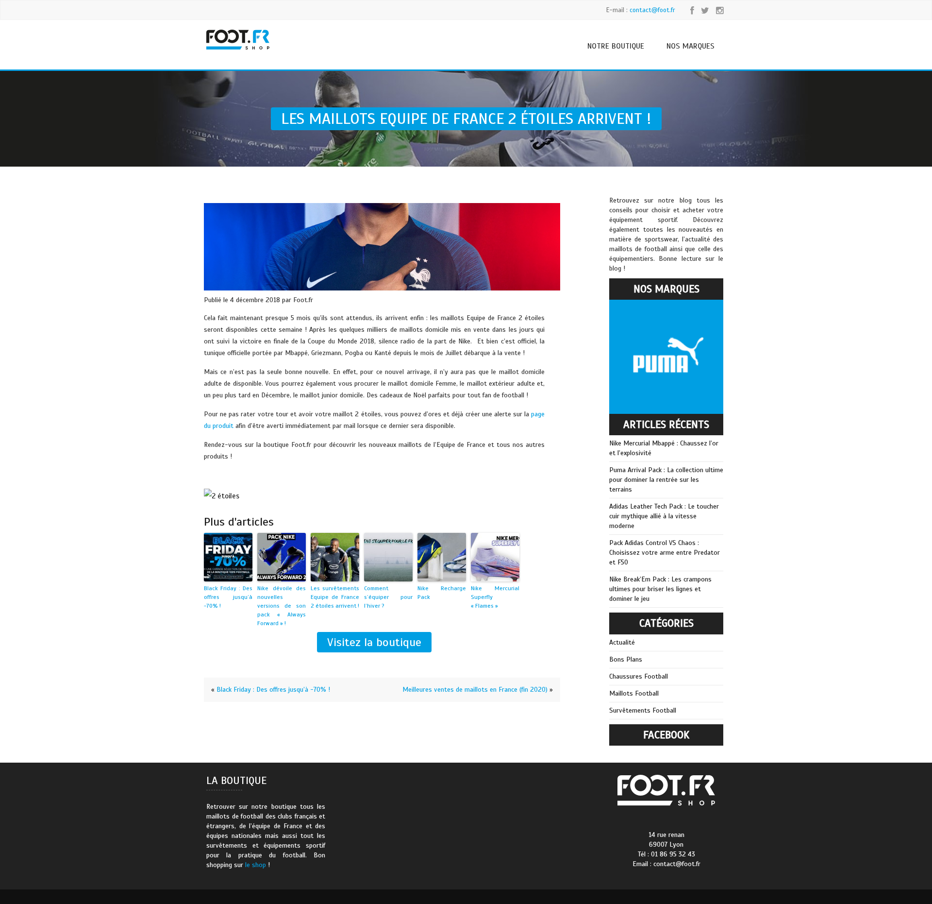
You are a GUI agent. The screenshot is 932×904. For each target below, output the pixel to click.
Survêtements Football (642, 710)
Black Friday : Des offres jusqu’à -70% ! (228, 597)
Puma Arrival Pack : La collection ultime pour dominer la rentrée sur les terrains (666, 480)
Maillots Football (634, 693)
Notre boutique (615, 46)
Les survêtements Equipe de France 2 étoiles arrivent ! (335, 597)
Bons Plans (625, 659)
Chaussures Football (638, 676)
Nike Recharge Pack (441, 592)
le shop (255, 865)
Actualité (622, 642)
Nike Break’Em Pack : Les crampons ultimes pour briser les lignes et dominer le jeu (660, 589)
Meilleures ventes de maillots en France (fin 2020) (475, 689)
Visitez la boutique (374, 642)
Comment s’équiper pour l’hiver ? (388, 597)
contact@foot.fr (652, 10)
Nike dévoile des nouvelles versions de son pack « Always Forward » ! (281, 606)
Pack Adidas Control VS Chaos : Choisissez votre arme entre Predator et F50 (664, 552)
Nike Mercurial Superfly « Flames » (495, 597)
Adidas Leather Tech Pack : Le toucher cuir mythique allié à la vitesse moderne (664, 516)
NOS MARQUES (690, 46)
